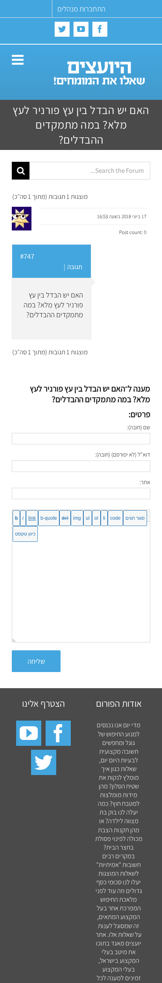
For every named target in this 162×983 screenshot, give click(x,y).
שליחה (36, 661)
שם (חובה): (138, 427)
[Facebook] (58, 733)
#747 (27, 256)
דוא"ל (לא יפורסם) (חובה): (122, 454)
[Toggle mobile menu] (19, 59)
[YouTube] (28, 733)
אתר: (145, 482)
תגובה (74, 266)
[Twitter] (43, 762)
